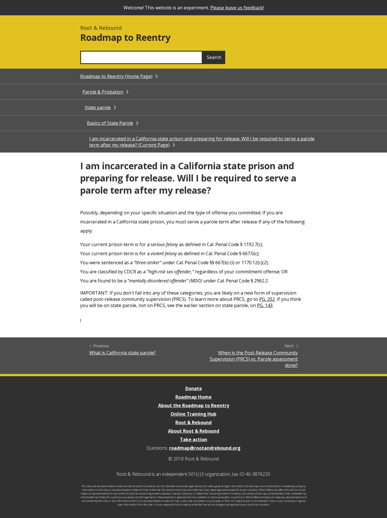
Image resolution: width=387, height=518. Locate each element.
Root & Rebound (193, 422)
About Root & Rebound (193, 431)
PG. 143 (265, 305)
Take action (193, 439)
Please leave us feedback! (237, 8)
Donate (193, 388)
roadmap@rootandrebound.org (205, 448)
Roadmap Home (193, 397)
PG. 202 (267, 299)
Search (214, 57)
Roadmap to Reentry (125, 37)
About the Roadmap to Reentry (193, 405)
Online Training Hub (193, 414)
